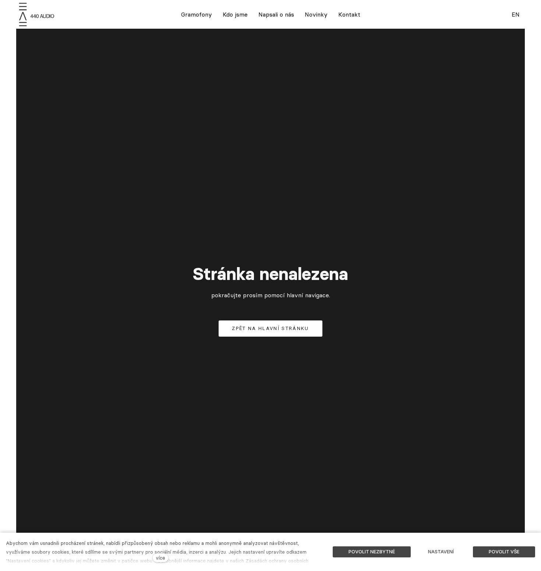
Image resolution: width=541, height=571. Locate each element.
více (160, 558)
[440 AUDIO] (37, 14)
